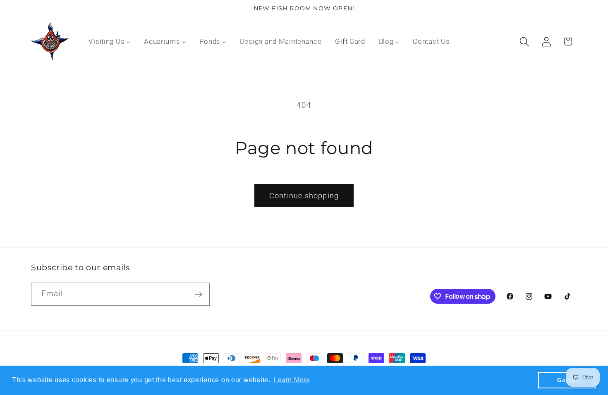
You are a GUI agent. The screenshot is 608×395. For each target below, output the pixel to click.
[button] (524, 41)
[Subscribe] (198, 294)
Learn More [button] (292, 379)
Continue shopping (304, 195)
